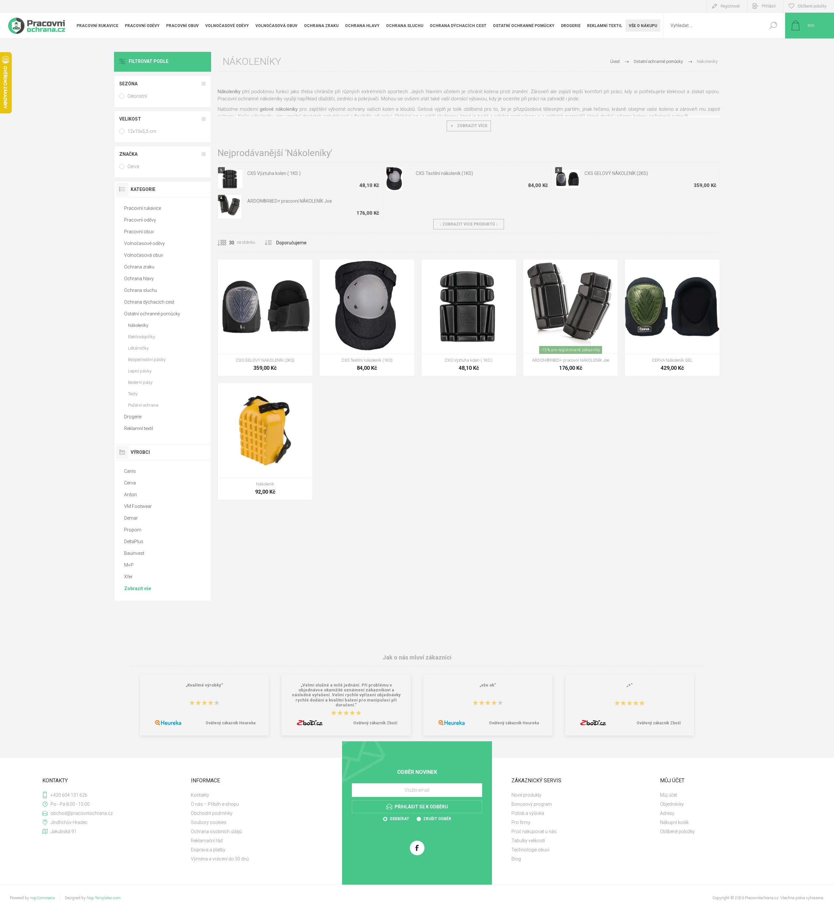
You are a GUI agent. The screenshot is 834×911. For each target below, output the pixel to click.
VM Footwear (138, 506)
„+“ (629, 685)
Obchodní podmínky (212, 813)
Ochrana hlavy (139, 278)
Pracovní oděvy (140, 220)
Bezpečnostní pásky (146, 359)
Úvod (615, 61)
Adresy (667, 813)
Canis (130, 471)
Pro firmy (520, 822)
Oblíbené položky (677, 831)
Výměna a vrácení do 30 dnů (220, 858)
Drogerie (132, 416)
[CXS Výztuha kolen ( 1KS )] (469, 317)
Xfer (128, 576)
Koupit (257, 337)
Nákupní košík (674, 822)
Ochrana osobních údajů (216, 831)
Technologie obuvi (530, 849)
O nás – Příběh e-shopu (215, 804)
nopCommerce (42, 898)
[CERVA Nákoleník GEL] (672, 317)
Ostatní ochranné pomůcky (152, 313)
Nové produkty (526, 795)
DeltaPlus (133, 541)
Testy (132, 393)
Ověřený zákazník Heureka (230, 723)
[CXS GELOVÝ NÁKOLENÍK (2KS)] (265, 317)
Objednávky (672, 804)
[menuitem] (261, 795)
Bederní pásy (140, 382)
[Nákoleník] (265, 441)
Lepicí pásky (139, 371)
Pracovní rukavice (142, 208)
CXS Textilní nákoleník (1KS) (444, 173)
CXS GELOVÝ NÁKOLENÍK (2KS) (616, 173)
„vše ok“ (488, 685)
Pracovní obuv (139, 231)
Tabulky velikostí (528, 840)
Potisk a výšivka (527, 813)
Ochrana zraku (139, 266)
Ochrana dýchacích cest (149, 302)
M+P (129, 565)
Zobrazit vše (137, 588)
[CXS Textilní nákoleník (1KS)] (367, 317)
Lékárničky (138, 348)
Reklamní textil (138, 428)
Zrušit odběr (437, 819)
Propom (132, 529)
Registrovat (730, 6)
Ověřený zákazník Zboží (375, 723)
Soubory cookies (208, 822)
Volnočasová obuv (143, 255)
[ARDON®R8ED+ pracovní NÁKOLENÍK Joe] (570, 317)
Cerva (133, 166)
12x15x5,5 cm (141, 131)
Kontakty (200, 795)
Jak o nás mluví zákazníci (417, 657)
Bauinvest (134, 553)
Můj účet (668, 795)
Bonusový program (531, 804)
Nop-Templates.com (104, 898)
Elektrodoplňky (141, 336)
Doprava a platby (208, 849)
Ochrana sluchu (140, 290)
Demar (131, 518)
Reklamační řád (207, 840)
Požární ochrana (143, 405)
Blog (516, 858)
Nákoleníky (138, 325)
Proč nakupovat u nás (533, 831)
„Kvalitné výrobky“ (204, 685)
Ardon (130, 494)
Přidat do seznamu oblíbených (292, 337)
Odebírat (399, 819)
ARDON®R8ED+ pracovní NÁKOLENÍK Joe (289, 201)
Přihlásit (769, 6)
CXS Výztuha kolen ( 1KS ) (274, 173)
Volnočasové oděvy (144, 243)
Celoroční (137, 96)
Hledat (773, 25)
